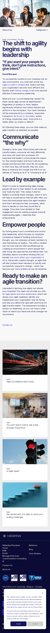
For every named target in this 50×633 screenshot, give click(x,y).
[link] (10, 4)
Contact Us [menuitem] (7, 565)
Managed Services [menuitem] (10, 556)
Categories (41, 30)
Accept (18, 624)
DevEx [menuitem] (5, 553)
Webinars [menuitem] (33, 545)
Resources (7, 30)
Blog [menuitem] (31, 549)
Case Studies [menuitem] (35, 553)
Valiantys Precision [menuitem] (11, 545)
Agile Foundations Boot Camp (20, 381)
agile (4, 82)
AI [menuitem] (3, 561)
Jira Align (20, 39)
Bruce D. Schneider (26, 116)
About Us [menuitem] (6, 569)
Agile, (4, 39)
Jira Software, (12, 39)
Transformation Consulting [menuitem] (14, 559)
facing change (21, 90)
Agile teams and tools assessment (20, 294)
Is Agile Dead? (13, 471)
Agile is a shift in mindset (13, 85)
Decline (35, 624)
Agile (8, 379)
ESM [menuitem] (4, 551)
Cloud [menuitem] (5, 548)
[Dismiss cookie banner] (42, 593)
